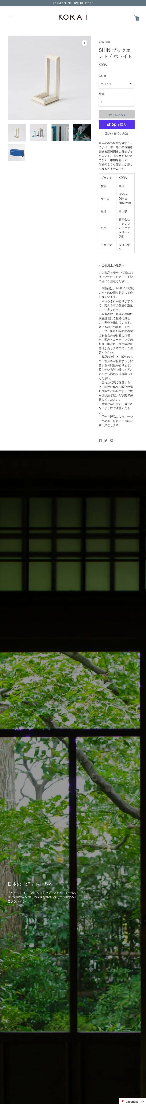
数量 (101, 93)
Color (102, 75)
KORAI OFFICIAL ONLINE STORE (73, 3)
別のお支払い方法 (116, 133)
